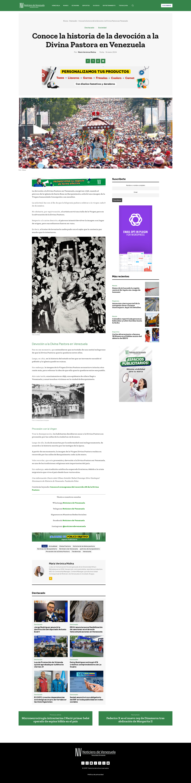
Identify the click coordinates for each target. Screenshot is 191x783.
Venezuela (87, 551)
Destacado (73, 21)
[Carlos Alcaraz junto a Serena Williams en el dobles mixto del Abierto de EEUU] (152, 335)
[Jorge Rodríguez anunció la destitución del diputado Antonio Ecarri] (51, 611)
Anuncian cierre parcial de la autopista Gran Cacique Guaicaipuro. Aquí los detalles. (126, 305)
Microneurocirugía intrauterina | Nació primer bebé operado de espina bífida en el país (55, 720)
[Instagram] (87, 763)
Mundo (114, 285)
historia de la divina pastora (84, 546)
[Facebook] (88, 61)
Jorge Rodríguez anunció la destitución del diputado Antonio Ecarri (50, 629)
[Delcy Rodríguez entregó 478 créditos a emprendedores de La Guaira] (86, 646)
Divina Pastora (65, 546)
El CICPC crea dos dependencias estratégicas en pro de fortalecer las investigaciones (50, 699)
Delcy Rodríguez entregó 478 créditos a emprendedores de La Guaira (85, 664)
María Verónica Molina (87, 52)
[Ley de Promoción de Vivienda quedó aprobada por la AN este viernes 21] (51, 646)
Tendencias (76, 551)
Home (65, 21)
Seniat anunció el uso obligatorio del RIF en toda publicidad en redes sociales (86, 699)
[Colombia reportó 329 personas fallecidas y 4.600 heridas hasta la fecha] (152, 320)
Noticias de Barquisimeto (47, 549)
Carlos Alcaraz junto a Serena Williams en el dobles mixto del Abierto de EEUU (127, 336)
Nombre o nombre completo (135, 185)
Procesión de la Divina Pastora (58, 551)
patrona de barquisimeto (90, 549)
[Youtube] (108, 763)
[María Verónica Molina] (40, 571)
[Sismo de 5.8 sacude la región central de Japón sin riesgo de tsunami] (152, 289)
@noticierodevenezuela (74, 526)
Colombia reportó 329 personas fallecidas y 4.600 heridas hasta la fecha (127, 321)
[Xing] (50, 578)
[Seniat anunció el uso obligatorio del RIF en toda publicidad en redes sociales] (86, 681)
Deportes (115, 332)
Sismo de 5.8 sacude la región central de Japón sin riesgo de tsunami (126, 290)
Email (135, 192)
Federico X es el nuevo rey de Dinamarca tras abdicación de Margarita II (135, 720)
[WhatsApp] (98, 61)
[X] (93, 61)
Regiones (115, 301)
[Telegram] (103, 61)
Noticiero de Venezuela (74, 503)
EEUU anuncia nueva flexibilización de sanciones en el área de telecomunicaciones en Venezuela (86, 629)
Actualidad (53, 546)
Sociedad (102, 28)
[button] (133, 5)
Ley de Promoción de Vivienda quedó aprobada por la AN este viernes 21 (49, 664)
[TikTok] (95, 763)
